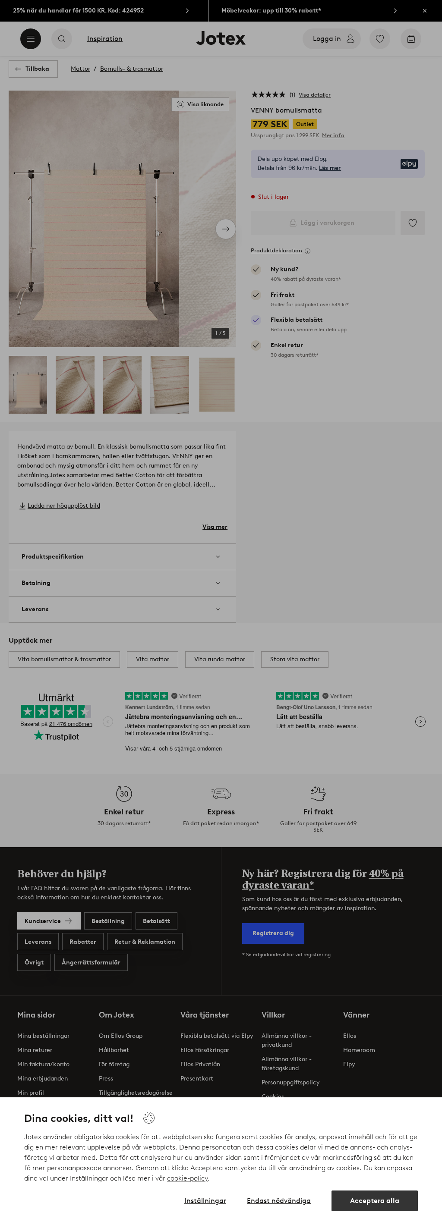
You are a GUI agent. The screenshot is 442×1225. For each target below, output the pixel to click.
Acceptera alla (374, 1201)
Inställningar (205, 1201)
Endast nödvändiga (279, 1201)
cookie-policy (187, 1178)
